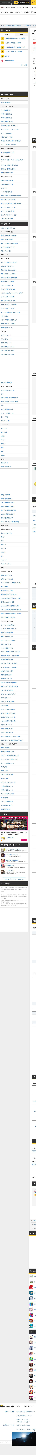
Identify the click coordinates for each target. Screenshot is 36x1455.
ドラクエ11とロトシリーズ (8, 782)
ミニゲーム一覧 (5, 421)
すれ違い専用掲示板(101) (7, 506)
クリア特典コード (6, 698)
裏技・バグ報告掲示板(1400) (8, 510)
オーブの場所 (4, 586)
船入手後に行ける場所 (7, 590)
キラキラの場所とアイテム (8, 713)
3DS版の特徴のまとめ (7, 790)
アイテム (3, 440)
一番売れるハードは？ (7, 137)
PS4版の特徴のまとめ (7, 786)
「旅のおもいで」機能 (7, 219)
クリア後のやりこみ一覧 (7, 390)
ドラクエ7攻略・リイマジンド (24, 1416)
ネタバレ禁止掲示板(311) (7, 514)
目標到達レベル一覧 (6, 679)
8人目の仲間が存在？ (6, 805)
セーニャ (3, 544)
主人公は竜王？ (5, 778)
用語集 (3, 455)
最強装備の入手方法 (6, 575)
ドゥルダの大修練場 (6, 382)
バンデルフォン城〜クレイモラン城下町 (12, 293)
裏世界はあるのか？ (6, 748)
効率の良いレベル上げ (7, 579)
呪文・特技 (4, 432)
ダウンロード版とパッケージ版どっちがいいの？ (13, 160)
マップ (11, 12)
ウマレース (4, 188)
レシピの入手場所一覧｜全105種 (13, 52)
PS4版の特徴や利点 (6, 118)
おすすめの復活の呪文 (7, 690)
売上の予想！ (4, 797)
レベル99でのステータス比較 (9, 667)
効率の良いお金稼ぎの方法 (8, 694)
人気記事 (7, 34)
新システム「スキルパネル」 (9, 199)
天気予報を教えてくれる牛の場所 (10, 655)
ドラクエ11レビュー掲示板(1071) (10, 522)
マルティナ (4, 560)
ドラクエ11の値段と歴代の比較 (9, 165)
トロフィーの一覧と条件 (7, 702)
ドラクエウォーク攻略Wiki (23, 1422)
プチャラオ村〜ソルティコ (8, 308)
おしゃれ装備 (4, 705)
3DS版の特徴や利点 (6, 114)
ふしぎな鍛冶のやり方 (7, 732)
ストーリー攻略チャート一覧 (9, 262)
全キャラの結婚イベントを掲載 (9, 243)
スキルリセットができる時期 (9, 682)
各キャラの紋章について (7, 763)
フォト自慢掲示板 (9, 60)
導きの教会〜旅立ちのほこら (9, 270)
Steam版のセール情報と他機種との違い (12, 740)
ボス (2, 394)
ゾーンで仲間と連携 (6, 192)
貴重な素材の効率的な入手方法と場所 (11, 613)
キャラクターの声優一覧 (7, 211)
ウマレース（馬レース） (7, 413)
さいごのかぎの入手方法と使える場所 (11, 598)
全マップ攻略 (4, 417)
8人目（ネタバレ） (6, 564)
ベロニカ (3, 548)
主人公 (3, 537)
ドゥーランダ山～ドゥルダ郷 (9, 304)
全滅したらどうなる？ (7, 636)
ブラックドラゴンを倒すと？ (9, 640)
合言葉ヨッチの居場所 (7, 239)
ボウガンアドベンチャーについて (10, 129)
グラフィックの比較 (6, 133)
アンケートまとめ (6, 102)
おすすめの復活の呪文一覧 (8, 721)
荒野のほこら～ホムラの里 (8, 274)
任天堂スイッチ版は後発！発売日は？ (11, 141)
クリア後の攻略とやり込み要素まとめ (15, 47)
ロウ (2, 556)
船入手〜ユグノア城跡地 (7, 281)
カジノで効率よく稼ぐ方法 (8, 617)
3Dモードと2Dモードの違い (8, 145)
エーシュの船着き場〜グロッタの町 (10, 312)
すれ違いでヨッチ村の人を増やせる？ (11, 196)
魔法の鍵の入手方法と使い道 (9, 594)
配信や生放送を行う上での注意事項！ (11, 736)
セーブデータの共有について (9, 629)
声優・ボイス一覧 (6, 251)
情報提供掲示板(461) (6, 499)
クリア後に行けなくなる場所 (9, 663)
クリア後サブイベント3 (7, 354)
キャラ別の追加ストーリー (8, 247)
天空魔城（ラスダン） (7, 327)
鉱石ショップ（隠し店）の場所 (9, 686)
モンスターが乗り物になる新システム (11, 203)
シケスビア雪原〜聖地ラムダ (9, 320)
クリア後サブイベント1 (7, 346)
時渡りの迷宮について (7, 121)
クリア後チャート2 (6, 339)
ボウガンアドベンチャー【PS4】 (10, 401)
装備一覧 (7, 56)
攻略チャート (18, 12)
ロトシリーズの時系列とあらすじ (10, 755)
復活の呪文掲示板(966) (7, 518)
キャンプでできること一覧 (8, 207)
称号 (2, 451)
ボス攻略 (26, 12)
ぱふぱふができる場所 (7, 671)
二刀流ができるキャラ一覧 (8, 717)
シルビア (3, 552)
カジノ (3, 405)
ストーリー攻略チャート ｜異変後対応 (15, 38)
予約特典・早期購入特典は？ (9, 169)
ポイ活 (11, 2)
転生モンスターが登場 (7, 180)
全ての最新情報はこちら (7, 152)
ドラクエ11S (4, 12)
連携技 (3, 436)
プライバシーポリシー (29, 1406)
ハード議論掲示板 (6, 110)
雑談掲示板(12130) (6, 467)
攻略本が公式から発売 (7, 173)
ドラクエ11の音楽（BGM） (8, 709)
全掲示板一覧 (4, 463)
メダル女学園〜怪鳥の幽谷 (8, 289)
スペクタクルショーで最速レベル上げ (11, 583)
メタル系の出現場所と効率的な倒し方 (11, 610)
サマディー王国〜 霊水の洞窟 (9, 277)
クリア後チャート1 (6, 335)
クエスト (3, 444)
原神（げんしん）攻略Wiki (23, 1425)
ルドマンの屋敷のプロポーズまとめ (10, 652)
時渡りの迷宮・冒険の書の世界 (9, 398)
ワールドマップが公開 (7, 774)
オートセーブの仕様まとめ (8, 625)
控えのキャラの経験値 (7, 632)
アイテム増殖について (7, 648)
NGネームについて (6, 644)
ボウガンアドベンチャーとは (9, 215)
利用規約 (19, 1406)
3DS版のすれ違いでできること (9, 125)
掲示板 (21, 34)
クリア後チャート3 (6, 343)
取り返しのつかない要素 (7, 602)
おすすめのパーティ (6, 725)
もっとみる (24, 65)
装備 (2, 447)
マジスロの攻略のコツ (7, 409)
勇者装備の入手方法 (6, 675)
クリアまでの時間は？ (7, 801)
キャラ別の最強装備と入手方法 (13, 43)
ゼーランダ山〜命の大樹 (7, 297)
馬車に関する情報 (6, 809)
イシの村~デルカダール (7, 266)
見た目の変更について (7, 728)
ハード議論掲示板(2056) (7, 502)
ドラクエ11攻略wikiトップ (8, 228)
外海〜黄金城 (4, 316)
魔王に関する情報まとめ (7, 751)
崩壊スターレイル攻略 (22, 1420)
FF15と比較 (4, 767)
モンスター (4, 428)
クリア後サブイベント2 (7, 350)
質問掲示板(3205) (5, 495)
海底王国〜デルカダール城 (8, 301)
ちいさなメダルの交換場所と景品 (10, 606)
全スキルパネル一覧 (6, 533)
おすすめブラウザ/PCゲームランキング (15, 879)
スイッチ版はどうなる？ (7, 794)
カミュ (3, 541)
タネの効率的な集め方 (7, 659)
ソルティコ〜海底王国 (7, 285)
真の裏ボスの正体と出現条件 (9, 235)
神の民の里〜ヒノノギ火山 (8, 324)
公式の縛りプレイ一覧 (7, 184)
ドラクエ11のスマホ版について (9, 759)
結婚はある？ (4, 771)
